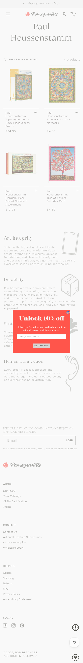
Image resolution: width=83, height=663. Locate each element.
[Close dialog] (68, 312)
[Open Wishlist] (75, 657)
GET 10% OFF (41, 346)
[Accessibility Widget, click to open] (75, 627)
